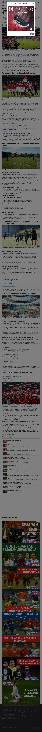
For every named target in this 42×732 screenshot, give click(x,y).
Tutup (32, 34)
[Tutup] (33, 3)
